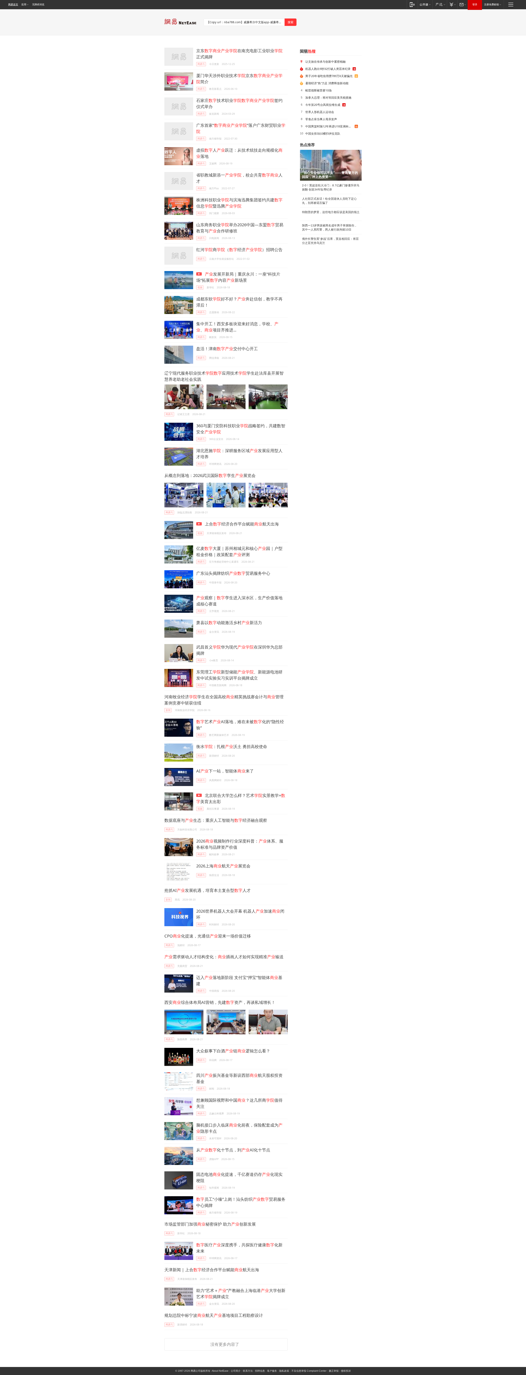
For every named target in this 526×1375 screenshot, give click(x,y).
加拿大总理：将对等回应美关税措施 (328, 97)
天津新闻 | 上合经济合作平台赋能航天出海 (211, 1269)
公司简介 (236, 1370)
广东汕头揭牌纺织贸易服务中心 (233, 573)
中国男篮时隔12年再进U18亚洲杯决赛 (329, 126)
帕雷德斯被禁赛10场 (318, 90)
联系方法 (248, 1370)
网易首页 (13, 4)
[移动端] (412, 4)
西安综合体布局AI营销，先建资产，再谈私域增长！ (219, 1002)
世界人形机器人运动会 (319, 112)
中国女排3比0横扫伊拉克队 (322, 133)
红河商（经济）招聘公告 (239, 249)
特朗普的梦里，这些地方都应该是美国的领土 (331, 212)
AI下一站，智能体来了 (225, 771)
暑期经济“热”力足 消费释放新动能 (326, 83)
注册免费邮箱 (491, 4)
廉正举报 (334, 1370)
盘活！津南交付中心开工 (227, 348)
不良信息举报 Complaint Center (308, 1370)
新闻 (168, 710)
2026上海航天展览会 (223, 866)
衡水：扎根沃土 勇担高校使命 (231, 746)
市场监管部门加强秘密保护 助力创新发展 (210, 1224)
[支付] (452, 4)
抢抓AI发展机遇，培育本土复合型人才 (207, 890)
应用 (23, 4)
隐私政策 (284, 1370)
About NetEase (220, 1370)
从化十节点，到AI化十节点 (233, 1150)
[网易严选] (439, 4)
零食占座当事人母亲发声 (321, 119)
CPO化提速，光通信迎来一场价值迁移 (207, 936)
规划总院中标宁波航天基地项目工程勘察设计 (213, 1315)
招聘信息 (260, 1370)
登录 (474, 4)
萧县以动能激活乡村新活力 (229, 622)
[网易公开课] (425, 4)
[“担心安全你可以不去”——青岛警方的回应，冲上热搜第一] (331, 165)
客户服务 (272, 1370)
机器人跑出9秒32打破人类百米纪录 (328, 69)
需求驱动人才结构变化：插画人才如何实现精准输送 (224, 956)
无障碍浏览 (38, 4)
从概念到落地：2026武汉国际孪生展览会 (210, 475)
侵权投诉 (346, 1370)
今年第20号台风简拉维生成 (322, 105)
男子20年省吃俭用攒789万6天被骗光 (329, 76)
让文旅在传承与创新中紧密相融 (325, 61)
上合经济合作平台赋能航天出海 (241, 524)
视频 (199, 287)
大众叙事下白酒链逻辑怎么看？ (233, 1051)
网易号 (201, 64)
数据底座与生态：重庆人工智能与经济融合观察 (215, 820)
